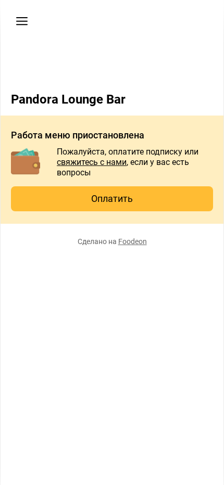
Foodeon (132, 241)
